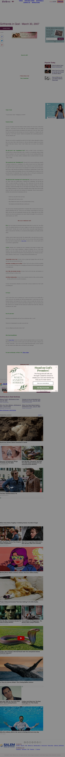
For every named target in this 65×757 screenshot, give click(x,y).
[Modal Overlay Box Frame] (32, 378)
